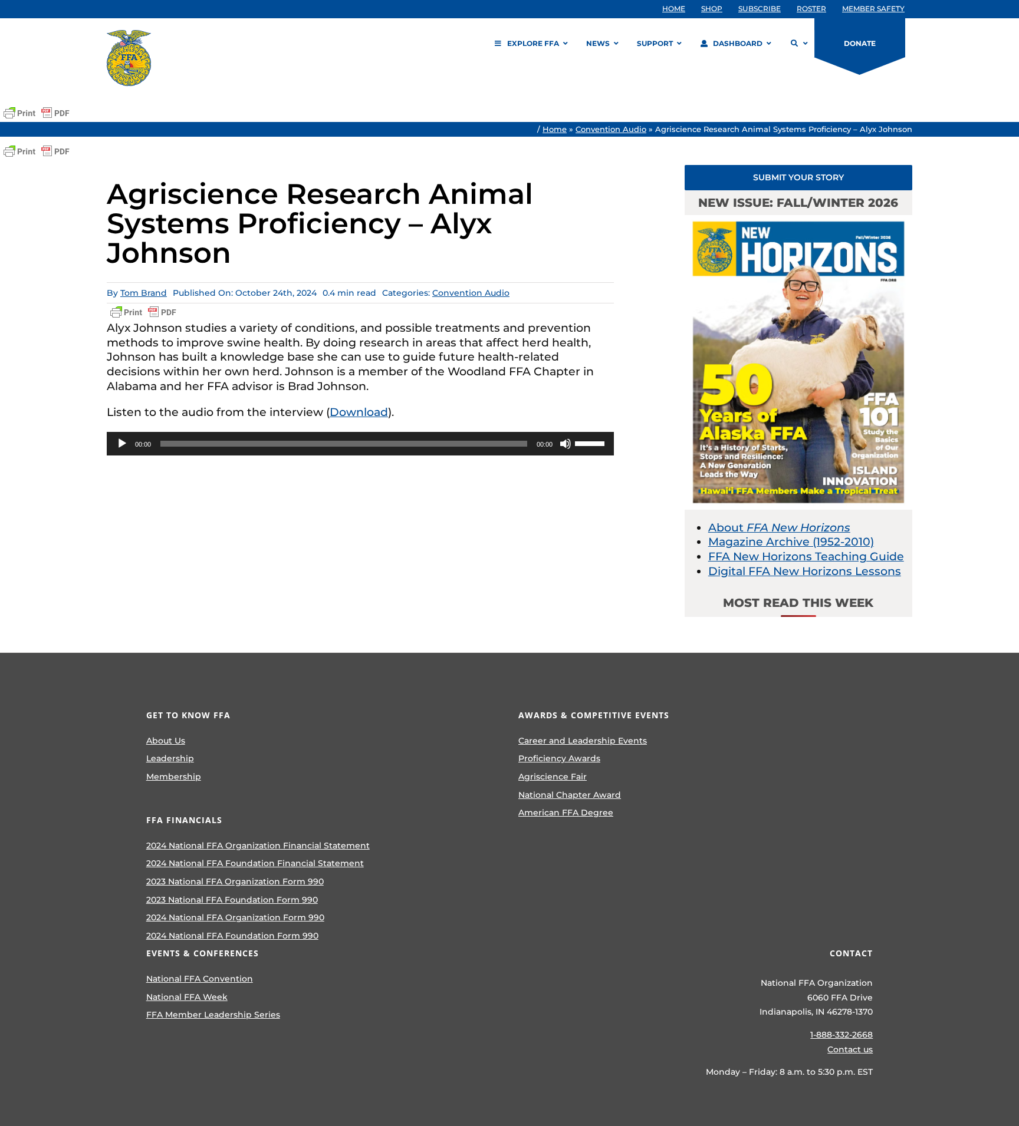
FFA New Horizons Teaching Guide (806, 556)
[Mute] (565, 444)
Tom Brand (143, 293)
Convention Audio (611, 129)
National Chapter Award (569, 795)
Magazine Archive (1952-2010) (791, 542)
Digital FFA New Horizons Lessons (804, 571)
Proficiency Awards (559, 758)
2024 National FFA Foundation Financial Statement (255, 863)
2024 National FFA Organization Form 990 (235, 917)
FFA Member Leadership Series (213, 1014)
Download (359, 412)
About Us (165, 740)
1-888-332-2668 (841, 1034)
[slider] (591, 442)
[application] (360, 443)
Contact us (850, 1049)
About (779, 527)
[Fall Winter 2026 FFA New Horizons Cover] (798, 220)
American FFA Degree (565, 812)
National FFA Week (187, 997)
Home (555, 129)
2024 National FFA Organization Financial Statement (258, 845)
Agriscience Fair (552, 776)
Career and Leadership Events (582, 740)
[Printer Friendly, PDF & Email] (36, 113)
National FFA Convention (199, 978)
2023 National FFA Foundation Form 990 (232, 899)
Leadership (170, 758)
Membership (173, 776)
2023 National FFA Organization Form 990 (235, 881)
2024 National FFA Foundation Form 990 (232, 935)
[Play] (122, 444)
